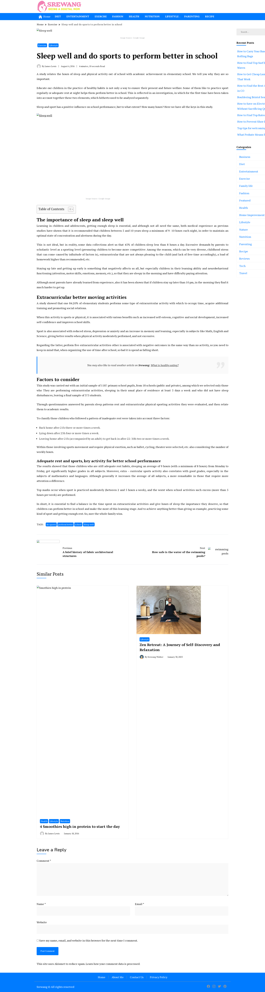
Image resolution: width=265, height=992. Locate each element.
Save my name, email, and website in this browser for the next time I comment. (88, 940)
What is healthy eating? (165, 365)
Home (101, 977)
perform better (65, 524)
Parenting (192, 16)
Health (134, 16)
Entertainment (77, 16)
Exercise (101, 16)
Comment (44, 861)
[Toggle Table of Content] (69, 209)
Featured (244, 200)
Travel (243, 273)
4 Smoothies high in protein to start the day (80, 826)
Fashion (117, 16)
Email (139, 904)
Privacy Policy (158, 977)
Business (244, 157)
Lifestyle (172, 16)
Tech (242, 266)
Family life (246, 186)
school (78, 524)
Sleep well (89, 524)
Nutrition (152, 16)
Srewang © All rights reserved (55, 987)
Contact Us (137, 977)
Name (41, 904)
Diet (58, 16)
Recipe (209, 16)
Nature (243, 229)
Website (42, 922)
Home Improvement (252, 215)
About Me (118, 977)
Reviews (244, 258)
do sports (51, 524)
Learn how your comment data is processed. (113, 964)
